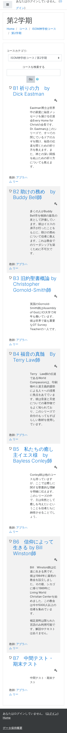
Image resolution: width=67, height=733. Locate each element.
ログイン (52, 713)
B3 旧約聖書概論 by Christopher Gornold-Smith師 (34, 284)
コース (23, 29)
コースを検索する (33, 67)
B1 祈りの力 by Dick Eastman (31, 91)
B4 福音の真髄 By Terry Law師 (34, 357)
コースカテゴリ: (17, 50)
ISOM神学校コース (44, 29)
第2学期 (16, 33)
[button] (38, 79)
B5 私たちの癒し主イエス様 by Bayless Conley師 (33, 455)
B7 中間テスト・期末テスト (33, 661)
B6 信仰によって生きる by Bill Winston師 (33, 547)
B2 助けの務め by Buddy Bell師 (34, 194)
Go (31, 79)
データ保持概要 (12, 728)
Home (11, 29)
